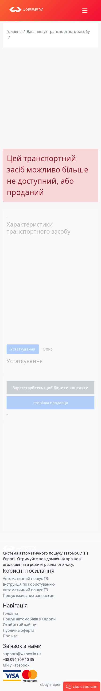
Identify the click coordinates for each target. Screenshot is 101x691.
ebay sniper (50, 684)
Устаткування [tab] (22, 349)
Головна (14, 31)
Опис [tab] (47, 349)
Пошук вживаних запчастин (28, 595)
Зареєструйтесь (27, 387)
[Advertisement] (50, 98)
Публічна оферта (18, 630)
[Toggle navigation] (85, 11)
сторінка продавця (50, 402)
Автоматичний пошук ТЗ (25, 578)
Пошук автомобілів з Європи (29, 619)
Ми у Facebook (16, 665)
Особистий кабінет (20, 624)
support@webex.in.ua (22, 653)
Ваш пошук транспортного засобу (58, 31)
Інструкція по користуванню (29, 584)
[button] (81, 686)
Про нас (10, 636)
